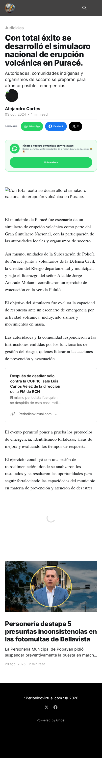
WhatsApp (34, 126)
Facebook (58, 126)
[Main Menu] (94, 8)
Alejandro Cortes (22, 108)
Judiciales (14, 27)
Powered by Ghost (51, 720)
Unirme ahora (51, 162)
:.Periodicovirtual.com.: (44, 698)
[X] (47, 707)
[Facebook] (55, 707)
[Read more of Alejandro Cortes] (12, 95)
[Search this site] (84, 8)
